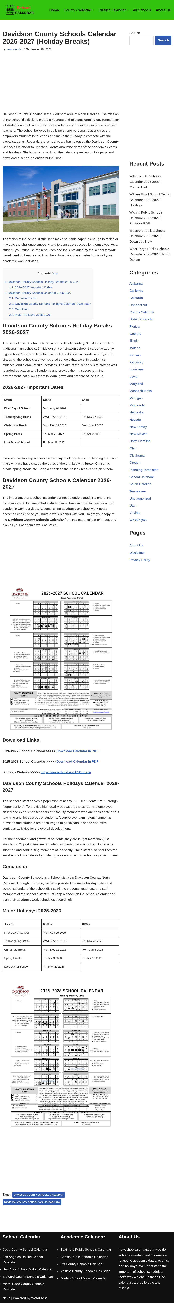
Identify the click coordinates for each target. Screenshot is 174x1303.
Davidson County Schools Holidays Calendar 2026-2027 (50, 303)
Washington (138, 520)
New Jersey (138, 427)
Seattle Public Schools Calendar (84, 1257)
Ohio (132, 448)
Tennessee (137, 491)
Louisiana (136, 369)
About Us (163, 10)
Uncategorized (140, 498)
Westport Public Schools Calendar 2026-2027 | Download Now (147, 236)
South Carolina (140, 484)
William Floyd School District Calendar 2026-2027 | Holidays (150, 200)
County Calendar (141, 312)
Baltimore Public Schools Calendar (85, 1249)
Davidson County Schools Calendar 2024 (32, 1202)
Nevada (135, 419)
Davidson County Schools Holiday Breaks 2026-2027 (42, 282)
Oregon (135, 462)
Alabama (136, 283)
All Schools (142, 10)
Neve (6, 1298)
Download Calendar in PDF (77, 751)
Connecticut (138, 305)
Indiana (134, 348)
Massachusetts (140, 391)
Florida (134, 326)
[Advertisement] (61, 86)
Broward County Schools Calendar (28, 1276)
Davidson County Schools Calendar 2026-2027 (38, 293)
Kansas (135, 355)
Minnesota (137, 405)
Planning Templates (143, 470)
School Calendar (141, 477)
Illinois (133, 341)
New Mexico (138, 434)
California (136, 290)
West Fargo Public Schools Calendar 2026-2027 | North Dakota (149, 254)
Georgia (135, 333)
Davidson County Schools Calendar (38, 1194)
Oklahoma (137, 455)
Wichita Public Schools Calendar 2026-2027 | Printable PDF (146, 218)
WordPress (39, 1298)
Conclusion (19, 309)
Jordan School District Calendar (83, 1278)
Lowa (133, 376)
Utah (132, 505)
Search (134, 33)
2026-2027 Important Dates (30, 287)
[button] (93, 10)
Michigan (136, 398)
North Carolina (140, 441)
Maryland (136, 384)
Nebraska (136, 412)
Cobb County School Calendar (25, 1249)
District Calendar (141, 319)
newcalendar (14, 49)
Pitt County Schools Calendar (81, 1264)
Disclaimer (137, 552)
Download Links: (23, 298)
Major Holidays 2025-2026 (30, 314)
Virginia (134, 512)
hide (55, 273)
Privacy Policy (139, 560)
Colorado (136, 298)
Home (54, 10)
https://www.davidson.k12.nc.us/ (66, 772)
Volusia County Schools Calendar (85, 1271)
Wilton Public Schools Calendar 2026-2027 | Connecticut (145, 181)
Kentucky (136, 362)
